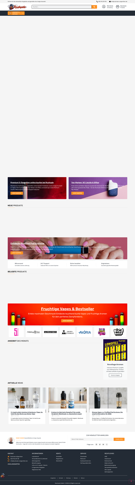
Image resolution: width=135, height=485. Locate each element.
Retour (83, 478)
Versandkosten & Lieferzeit (39, 458)
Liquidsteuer (35, 456)
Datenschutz (108, 461)
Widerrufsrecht (109, 463)
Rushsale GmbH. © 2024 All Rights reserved (67, 483)
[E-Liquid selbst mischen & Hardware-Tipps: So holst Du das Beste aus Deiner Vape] (27, 399)
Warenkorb (59, 461)
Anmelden (59, 456)
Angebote (53, 478)
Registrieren (59, 458)
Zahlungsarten (36, 461)
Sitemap (68, 478)
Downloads (83, 456)
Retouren (83, 458)
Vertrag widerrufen (85, 463)
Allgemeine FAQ (36, 469)
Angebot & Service (15, 13)
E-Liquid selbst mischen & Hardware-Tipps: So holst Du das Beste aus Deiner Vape (27, 413)
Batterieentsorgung (110, 465)
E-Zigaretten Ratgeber (38, 467)
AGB (106, 456)
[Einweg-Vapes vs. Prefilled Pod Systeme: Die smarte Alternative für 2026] (108, 399)
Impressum (108, 458)
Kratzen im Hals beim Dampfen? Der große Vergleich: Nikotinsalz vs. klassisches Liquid (66, 413)
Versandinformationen (111, 467)
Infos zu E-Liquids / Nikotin (39, 465)
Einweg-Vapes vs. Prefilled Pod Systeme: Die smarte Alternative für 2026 (107, 413)
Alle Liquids (108, 469)
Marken (76, 478)
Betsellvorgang (36, 463)
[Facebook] (96, 444)
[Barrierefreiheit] (131, 481)
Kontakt (61, 478)
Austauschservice (85, 461)
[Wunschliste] (24, 213)
